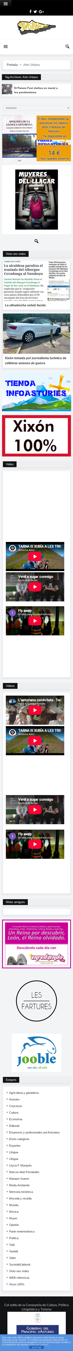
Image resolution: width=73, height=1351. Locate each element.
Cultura (13, 1112)
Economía (15, 1119)
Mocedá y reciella (20, 1198)
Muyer (13, 1218)
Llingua (13, 1152)
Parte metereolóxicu (22, 1231)
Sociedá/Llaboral (19, 1264)
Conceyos (15, 1106)
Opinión (14, 1224)
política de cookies (38, 1344)
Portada (12, 64)
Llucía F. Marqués (20, 1165)
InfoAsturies (36, 27)
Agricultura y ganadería (24, 1092)
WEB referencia (19, 1277)
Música (13, 1211)
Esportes (15, 1145)
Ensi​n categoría (19, 1139)
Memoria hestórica (21, 1191)
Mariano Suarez (19, 1178)
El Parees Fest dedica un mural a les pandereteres (36, 90)
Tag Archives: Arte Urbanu (21, 77)
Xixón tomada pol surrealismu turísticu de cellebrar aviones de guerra (35, 360)
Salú (12, 1244)
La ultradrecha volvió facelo (25, 305)
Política (13, 1238)
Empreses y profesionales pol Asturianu (34, 1132)
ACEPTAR (36, 1347)
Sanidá (13, 1251)
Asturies (14, 1099)
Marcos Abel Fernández (24, 1172)
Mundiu (13, 1205)
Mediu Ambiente (19, 1185)
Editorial (14, 1125)
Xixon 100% (16, 1284)
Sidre (12, 1258)
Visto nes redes (19, 1271)
